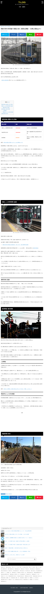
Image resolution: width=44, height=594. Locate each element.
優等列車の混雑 (6, 107)
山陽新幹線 (39, 570)
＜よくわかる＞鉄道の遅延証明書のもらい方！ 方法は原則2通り (18, 530)
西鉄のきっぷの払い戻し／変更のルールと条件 (15, 554)
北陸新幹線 (16, 570)
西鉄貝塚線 (35, 248)
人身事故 (5, 110)
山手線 (33, 570)
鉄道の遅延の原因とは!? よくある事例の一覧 (13, 142)
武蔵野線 (23, 574)
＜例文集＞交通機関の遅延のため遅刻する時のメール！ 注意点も (18, 537)
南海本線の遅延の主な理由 (7, 104)
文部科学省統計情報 (24, 587)
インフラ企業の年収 (24, 567)
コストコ (39, 567)
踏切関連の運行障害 (5, 109)
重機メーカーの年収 (34, 577)
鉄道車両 (26, 579)
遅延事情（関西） (15, 577)
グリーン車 (32, 567)
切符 (11, 570)
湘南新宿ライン (36, 574)
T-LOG (22, 2)
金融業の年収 (5, 579)
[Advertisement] (22, 17)
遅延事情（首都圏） (25, 577)
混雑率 (29, 574)
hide (8, 102)
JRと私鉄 (9, 567)
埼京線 (23, 570)
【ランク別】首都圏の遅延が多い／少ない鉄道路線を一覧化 (17, 551)
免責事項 (23, 6)
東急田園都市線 (38, 572)
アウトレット (16, 567)
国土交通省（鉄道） (14, 587)
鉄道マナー (12, 579)
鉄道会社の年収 (19, 579)
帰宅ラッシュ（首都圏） (6, 572)
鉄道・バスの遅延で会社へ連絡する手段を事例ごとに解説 (17, 541)
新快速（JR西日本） (22, 572)
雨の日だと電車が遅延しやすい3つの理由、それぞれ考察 (17, 534)
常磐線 (14, 572)
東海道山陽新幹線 (5, 574)
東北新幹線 (30, 572)
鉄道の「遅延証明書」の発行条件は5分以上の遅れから (16, 547)
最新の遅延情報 (5, 80)
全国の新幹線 (5, 570)
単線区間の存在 (4, 113)
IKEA (3, 567)
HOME (20, 6)
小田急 (28, 570)
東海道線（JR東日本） (15, 574)
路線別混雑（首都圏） (6, 577)
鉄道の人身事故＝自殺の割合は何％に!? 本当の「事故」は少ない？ (18, 388)
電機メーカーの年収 (34, 579)
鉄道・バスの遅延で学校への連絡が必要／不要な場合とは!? (17, 544)
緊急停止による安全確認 (8, 112)
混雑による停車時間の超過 (7, 106)
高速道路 (4, 581)
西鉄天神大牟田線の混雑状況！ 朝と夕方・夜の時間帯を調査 (15, 244)
